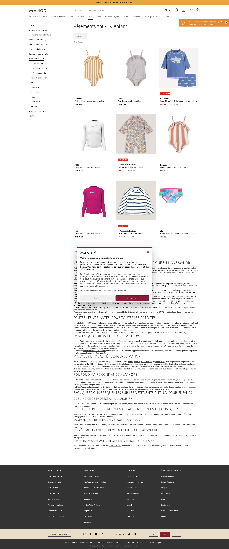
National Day (88, 522)
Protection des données (104, 543)
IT (176, 534)
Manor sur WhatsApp (56, 516)
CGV (92, 543)
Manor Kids (159, 362)
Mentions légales (71, 543)
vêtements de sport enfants (94, 351)
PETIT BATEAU (146, 362)
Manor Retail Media (55, 511)
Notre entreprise (167, 476)
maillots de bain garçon (127, 382)
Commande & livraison (56, 476)
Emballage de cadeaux (135, 482)
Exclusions (131, 511)
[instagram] (84, 534)
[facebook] (90, 534)
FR (165, 10)
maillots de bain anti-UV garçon (121, 325)
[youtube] (96, 534)
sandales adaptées (98, 346)
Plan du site (84, 543)
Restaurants (165, 505)
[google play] (135, 534)
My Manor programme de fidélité (95, 482)
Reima (130, 362)
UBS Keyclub (88, 499)
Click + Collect (53, 488)
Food (163, 499)
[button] (34, 16)
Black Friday (87, 516)
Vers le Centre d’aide (59, 534)
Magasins (164, 488)
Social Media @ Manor (92, 505)
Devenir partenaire (134, 494)
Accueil (76, 252)
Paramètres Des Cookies (125, 543)
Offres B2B (131, 499)
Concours (130, 516)
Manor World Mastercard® (93, 488)
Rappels (130, 505)
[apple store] (129, 534)
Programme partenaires (56, 505)
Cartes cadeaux (132, 476)
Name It (137, 362)
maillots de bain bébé (171, 303)
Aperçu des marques (153, 543)
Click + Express (53, 494)
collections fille (149, 382)
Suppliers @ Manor (55, 499)
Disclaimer (140, 543)
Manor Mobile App (90, 494)
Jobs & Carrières (167, 482)
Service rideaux (132, 488)
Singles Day (87, 511)
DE (154, 534)
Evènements (166, 494)
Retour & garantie (54, 482)
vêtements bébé (115, 446)
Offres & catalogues (91, 476)
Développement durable (170, 511)
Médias (164, 516)
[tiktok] (101, 534)
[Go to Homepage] (39, 10)
